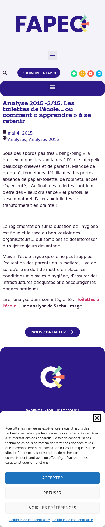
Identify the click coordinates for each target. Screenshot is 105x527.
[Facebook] (74, 73)
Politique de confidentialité (29, 520)
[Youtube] (91, 73)
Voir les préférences (52, 507)
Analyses (17, 139)
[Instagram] (82, 73)
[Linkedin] (99, 73)
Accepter (52, 478)
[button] (97, 418)
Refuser (52, 492)
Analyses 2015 (44, 139)
